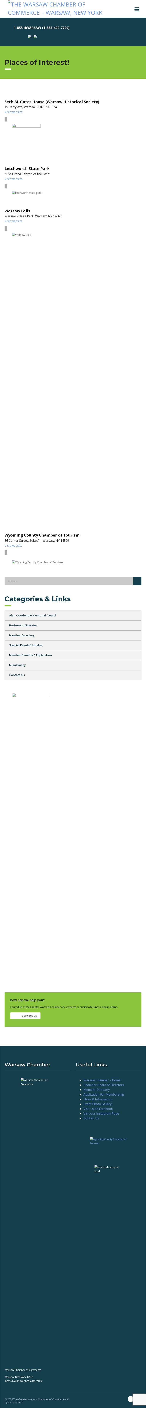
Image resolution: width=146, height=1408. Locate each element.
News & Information (97, 1099)
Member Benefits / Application (30, 655)
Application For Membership (103, 1094)
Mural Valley (17, 665)
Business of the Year (23, 625)
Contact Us (17, 675)
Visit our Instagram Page (101, 1113)
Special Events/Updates (26, 645)
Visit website (13, 112)
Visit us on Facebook (98, 1109)
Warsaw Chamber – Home (102, 1080)
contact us (29, 1015)
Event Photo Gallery (97, 1104)
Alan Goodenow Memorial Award (32, 615)
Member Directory (22, 635)
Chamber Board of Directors (103, 1085)
